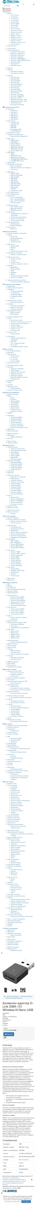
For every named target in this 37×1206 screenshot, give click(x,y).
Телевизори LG (15, 293)
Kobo (12, 249)
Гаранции (10, 68)
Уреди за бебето (15, 854)
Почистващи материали (14, 761)
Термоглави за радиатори (14, 922)
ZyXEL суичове (15, 638)
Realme (13, 274)
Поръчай (9, 1034)
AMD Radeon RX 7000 (17, 149)
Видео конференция (16, 437)
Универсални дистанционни (15, 288)
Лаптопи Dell (14, 25)
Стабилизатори (11, 743)
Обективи (13, 341)
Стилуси (13, 260)
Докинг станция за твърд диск (19, 532)
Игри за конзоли (15, 334)
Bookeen (13, 247)
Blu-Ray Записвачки (16, 225)
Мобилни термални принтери (15, 696)
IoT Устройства (11, 587)
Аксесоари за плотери (17, 701)
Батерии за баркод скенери (18, 752)
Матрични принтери (13, 691)
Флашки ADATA (15, 557)
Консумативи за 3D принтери (19, 721)
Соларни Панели (12, 732)
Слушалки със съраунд (17, 482)
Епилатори (14, 844)
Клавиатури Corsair (16, 420)
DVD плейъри (14, 314)
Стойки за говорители (17, 327)
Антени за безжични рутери (18, 605)
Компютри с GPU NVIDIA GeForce (20, 60)
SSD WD (13, 189)
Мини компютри (11, 46)
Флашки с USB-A (15, 552)
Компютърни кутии (12, 205)
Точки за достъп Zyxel (17, 614)
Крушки (13, 879)
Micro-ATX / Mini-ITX (16, 208)
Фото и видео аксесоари (18, 343)
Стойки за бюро (15, 325)
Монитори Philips (15, 89)
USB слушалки (15, 478)
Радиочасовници (15, 388)
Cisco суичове (15, 631)
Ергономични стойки (16, 320)
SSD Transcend (15, 185)
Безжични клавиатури (17, 424)
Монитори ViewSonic (16, 84)
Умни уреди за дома (13, 830)
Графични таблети (12, 443)
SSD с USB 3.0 (15, 540)
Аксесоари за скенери (17, 716)
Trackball (9, 413)
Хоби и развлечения (13, 859)
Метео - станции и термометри (16, 919)
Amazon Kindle (15, 246)
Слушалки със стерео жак (18, 477)
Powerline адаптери (12, 661)
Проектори (10, 304)
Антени (13, 298)
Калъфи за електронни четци (19, 251)
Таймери (9, 882)
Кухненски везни (15, 799)
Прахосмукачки (15, 849)
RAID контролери (16, 650)
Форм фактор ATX (16, 129)
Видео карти (10, 138)
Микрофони (10, 380)
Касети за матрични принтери (19, 693)
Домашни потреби (12, 884)
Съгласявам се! (26, 1201)
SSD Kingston (14, 187)
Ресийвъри (14, 911)
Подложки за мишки (16, 411)
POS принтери (15, 686)
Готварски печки (15, 790)
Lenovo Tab (14, 236)
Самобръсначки (15, 852)
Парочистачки (11, 822)
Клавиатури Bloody (16, 419)
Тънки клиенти (11, 48)
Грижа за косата (15, 840)
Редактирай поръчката (17, 1183)
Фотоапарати (11, 336)
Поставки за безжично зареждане (20, 282)
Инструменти (11, 754)
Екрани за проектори (17, 307)
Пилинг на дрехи (15, 847)
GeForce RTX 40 (15, 144)
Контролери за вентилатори (19, 217)
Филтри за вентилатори (17, 220)
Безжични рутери (12, 595)
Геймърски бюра (12, 506)
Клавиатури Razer (16, 469)
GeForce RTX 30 (15, 145)
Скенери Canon (15, 711)
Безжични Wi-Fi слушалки (18, 372)
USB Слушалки (15, 370)
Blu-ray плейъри (15, 312)
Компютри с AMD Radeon (18, 58)
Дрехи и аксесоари (12, 512)
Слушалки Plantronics (17, 494)
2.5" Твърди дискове (13, 194)
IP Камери (10, 655)
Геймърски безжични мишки (19, 450)
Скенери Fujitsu (15, 713)
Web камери (10, 435)
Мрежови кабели (12, 949)
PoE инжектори (11, 665)
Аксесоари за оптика (16, 869)
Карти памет (10, 567)
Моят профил (6, 1183)
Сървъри (9, 649)
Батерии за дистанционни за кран (20, 899)
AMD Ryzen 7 (14, 117)
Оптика (9, 868)
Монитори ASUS (15, 81)
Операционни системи (17, 73)
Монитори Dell (15, 82)
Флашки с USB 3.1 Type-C (18, 553)
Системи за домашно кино (14, 316)
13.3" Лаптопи (15, 15)
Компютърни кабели (13, 947)
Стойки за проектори (17, 309)
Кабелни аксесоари (12, 944)
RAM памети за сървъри (18, 157)
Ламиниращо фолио (16, 769)
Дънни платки (11, 121)
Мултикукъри (14, 807)
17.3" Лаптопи (15, 20)
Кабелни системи (12, 621)
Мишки (9, 396)
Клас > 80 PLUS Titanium (18, 201)
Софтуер (9, 69)
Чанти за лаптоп (15, 44)
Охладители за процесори (14, 164)
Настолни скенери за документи (20, 707)
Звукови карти (11, 162)
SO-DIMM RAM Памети (17, 161)
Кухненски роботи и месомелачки (20, 800)
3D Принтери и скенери (14, 719)
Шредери (10, 763)
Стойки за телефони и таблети (19, 264)
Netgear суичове (15, 634)
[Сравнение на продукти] (33, 4)
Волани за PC (15, 497)
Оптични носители (16, 523)
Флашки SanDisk (15, 562)
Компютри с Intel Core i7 (18, 55)
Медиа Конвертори (12, 592)
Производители (12, 1181)
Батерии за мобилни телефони (19, 276)
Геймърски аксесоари (13, 510)
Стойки (9, 318)
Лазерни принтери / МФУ (14, 671)
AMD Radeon (14, 142)
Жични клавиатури (16, 422)
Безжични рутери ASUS (17, 597)
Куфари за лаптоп (16, 37)
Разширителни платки (13, 132)
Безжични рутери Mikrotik (18, 600)
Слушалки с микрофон (17, 368)
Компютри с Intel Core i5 (18, 53)
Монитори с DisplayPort (17, 96)
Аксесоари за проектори (18, 305)
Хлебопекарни (15, 814)
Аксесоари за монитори (17, 104)
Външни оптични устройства (19, 521)
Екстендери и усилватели (14, 941)
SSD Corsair (14, 180)
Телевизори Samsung (17, 291)
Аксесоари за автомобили (14, 908)
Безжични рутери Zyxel (17, 598)
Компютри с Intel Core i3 (18, 52)
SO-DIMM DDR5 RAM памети (19, 159)
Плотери (9, 699)
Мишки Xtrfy (14, 457)
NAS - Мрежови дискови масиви (16, 589)
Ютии (12, 857)
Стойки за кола (15, 262)
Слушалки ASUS (15, 483)
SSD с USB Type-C (16, 542)
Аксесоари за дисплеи (17, 302)
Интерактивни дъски (13, 747)
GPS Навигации (15, 913)
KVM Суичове (11, 930)
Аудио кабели (11, 937)
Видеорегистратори (16, 909)
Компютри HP (15, 63)
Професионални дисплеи (14, 300)
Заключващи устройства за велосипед (21, 916)
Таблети (9, 235)
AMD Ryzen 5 (14, 115)
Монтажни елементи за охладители (21, 167)
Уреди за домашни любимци (15, 832)
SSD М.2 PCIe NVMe (16, 175)
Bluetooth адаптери (12, 431)
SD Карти (13, 574)
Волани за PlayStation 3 (17, 499)
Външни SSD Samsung (17, 544)
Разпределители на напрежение (20, 627)
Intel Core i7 (14, 112)
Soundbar (10, 385)
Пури (12, 880)
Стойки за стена (15, 328)
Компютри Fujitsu (16, 62)
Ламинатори (10, 767)
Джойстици (10, 472)
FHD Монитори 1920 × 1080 (18, 99)
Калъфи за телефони (17, 277)
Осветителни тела (12, 877)
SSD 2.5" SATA (15, 173)
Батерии (9, 897)
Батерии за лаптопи (16, 32)
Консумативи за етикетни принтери (21, 690)
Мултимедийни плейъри (14, 311)
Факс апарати (11, 679)
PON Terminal (11, 663)
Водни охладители (16, 166)
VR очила (10, 438)
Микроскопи (14, 873)
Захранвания (11, 196)
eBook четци (10, 244)
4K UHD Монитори (16, 103)
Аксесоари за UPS (16, 738)
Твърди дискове (11, 525)
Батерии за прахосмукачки (18, 906)
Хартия (9, 718)
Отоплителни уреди (13, 821)
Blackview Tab (15, 240)
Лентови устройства (13, 517)
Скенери (9, 704)
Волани (9, 495)
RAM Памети (11, 152)
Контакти (5, 1184)
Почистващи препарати (14, 920)
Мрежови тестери (12, 644)
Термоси (13, 891)
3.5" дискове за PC (16, 527)
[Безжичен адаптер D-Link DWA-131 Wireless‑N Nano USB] (18, 971)
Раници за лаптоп (16, 40)
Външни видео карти (17, 150)
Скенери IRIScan (15, 714)
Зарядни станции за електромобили (17, 725)
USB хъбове (10, 429)
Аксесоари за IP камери (17, 657)
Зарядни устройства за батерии (20, 903)
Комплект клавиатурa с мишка (19, 427)
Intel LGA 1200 (15, 124)
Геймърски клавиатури (17, 426)
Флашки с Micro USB (16, 555)
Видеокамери (11, 286)
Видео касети (11, 580)
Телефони (10, 265)
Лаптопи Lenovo (15, 29)
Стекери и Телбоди (12, 734)
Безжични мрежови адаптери (19, 642)
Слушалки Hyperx (16, 489)
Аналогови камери (16, 659)
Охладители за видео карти (15, 134)
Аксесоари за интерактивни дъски (20, 748)
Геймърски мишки (16, 409)
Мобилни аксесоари (13, 257)
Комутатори (10, 629)
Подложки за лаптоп (16, 39)
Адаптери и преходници (14, 933)
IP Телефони (14, 774)
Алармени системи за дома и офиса (17, 770)
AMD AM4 (13, 126)
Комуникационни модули (14, 667)
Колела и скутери (16, 862)
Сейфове (10, 924)
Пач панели (14, 626)
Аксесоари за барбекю (13, 864)
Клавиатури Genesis (16, 467)
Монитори (10, 75)
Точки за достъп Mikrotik (17, 612)
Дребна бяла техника (13, 839)
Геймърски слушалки (17, 375)
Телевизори (10, 289)
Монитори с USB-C (16, 98)
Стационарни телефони (14, 772)
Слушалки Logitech (16, 492)
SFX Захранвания (16, 202)
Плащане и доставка (8, 1179)
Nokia (12, 270)
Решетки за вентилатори (18, 219)
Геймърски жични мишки (18, 449)
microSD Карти (15, 572)
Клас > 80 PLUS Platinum (18, 199)
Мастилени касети (16, 683)
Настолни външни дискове (18, 535)
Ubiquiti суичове (15, 636)
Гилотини (10, 765)
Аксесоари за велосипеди (14, 914)
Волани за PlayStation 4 (17, 500)
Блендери (13, 788)
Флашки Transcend (16, 563)
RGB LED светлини (16, 210)
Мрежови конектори (16, 950)
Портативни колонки (13, 362)
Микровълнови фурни (17, 805)
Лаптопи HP (14, 27)
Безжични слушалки (16, 480)
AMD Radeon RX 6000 (17, 147)
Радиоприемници (12, 386)
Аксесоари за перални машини (16, 896)
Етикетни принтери (12, 684)
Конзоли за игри (11, 332)
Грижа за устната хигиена (18, 842)
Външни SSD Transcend (17, 547)
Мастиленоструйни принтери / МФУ (17, 681)
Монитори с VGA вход (17, 94)
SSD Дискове (11, 172)
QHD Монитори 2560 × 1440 (19, 101)
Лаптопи (9, 13)
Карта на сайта (21, 1181)
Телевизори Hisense (16, 296)
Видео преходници (16, 935)
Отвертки (13, 756)
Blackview (13, 272)
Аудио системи (11, 354)
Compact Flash (15, 569)
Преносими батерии (16, 904)
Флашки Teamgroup (16, 565)
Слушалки (10, 367)
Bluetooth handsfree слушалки (19, 377)
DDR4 (12, 154)
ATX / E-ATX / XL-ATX (17, 207)
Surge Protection (12, 745)
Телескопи (14, 874)
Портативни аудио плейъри (15, 365)
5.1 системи (14, 359)
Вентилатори (11, 212)
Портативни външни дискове (19, 537)
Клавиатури (10, 415)
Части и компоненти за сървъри (20, 654)
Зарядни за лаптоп (16, 35)
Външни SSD (11, 539)
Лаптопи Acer (14, 22)
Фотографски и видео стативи (19, 346)
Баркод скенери (11, 750)
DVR (8, 584)
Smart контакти (15, 730)
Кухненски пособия (16, 887)
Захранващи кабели (13, 943)
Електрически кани (16, 795)
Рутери (9, 615)
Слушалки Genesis (16, 490)
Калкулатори (11, 759)
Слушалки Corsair (16, 487)
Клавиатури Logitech (16, 417)
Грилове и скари (15, 792)
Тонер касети (14, 676)
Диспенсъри (14, 793)
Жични (13, 397)
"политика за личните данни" (12, 1201)
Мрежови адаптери (12, 640)
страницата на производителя (11, 1178)
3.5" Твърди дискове (13, 192)
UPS (8, 736)
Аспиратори (14, 787)
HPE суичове (14, 632)
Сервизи (17, 1179)
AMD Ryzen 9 (14, 119)
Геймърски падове (16, 459)
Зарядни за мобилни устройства (16, 280)
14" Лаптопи (14, 17)
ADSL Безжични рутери (17, 604)
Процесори (10, 109)
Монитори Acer (15, 77)
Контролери (10, 471)
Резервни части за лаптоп (18, 42)
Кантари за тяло (12, 783)
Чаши (12, 892)
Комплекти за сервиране (14, 866)
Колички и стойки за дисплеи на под (21, 322)
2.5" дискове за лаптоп (17, 529)
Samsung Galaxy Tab (17, 238)
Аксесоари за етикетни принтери (20, 688)
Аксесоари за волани (17, 504)
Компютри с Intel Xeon (17, 57)
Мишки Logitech (15, 401)
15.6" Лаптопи (15, 18)
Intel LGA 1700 (15, 122)
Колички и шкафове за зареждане (17, 233)
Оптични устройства (13, 222)
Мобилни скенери (16, 706)
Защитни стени (11, 647)
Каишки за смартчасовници (18, 254)
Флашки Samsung (16, 560)
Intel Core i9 (14, 114)
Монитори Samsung (16, 91)
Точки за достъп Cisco (17, 610)
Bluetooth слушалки (16, 374)
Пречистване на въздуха (18, 851)
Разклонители (11, 729)
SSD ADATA (14, 178)
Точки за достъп (11, 607)
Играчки (9, 926)
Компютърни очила (12, 394)
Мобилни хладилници (13, 817)
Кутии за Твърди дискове (18, 534)
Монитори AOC (15, 79)
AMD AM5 (13, 127)
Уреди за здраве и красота (14, 837)
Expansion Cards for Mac (18, 570)
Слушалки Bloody (16, 485)
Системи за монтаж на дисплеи (20, 323)
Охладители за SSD (16, 190)
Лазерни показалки (12, 433)
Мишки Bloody (15, 403)
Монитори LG (14, 87)
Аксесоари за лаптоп (17, 30)
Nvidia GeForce (15, 140)
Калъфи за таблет (16, 242)
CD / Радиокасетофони (13, 351)
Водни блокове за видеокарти (19, 136)
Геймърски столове (12, 507)
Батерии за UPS (15, 740)
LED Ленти (14, 229)
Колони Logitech (15, 361)
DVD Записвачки (15, 224)
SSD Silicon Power (16, 184)
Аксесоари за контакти (13, 894)
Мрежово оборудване (13, 996)
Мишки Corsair (15, 406)
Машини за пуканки (16, 804)
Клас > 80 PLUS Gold (17, 197)
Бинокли (13, 871)
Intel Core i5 (14, 110)
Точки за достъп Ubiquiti (17, 609)
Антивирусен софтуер (17, 71)
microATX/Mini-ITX (16, 131)
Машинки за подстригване (18, 845)
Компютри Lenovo (16, 65)
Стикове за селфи (16, 259)
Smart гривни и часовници (14, 253)
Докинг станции (15, 34)
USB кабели (10, 931)
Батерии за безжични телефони (20, 776)
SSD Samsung (15, 182)
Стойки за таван (15, 330)
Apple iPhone (14, 267)
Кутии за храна (15, 885)
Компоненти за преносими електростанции (18, 827)
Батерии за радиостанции (18, 901)
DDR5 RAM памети (16, 155)
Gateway (9, 586)
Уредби (9, 382)
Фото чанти (14, 345)
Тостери (13, 812)
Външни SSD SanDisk (17, 546)
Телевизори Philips (16, 294)
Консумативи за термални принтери (21, 697)
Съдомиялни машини (17, 811)
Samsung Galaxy (15, 269)
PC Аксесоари (11, 227)
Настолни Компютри (13, 50)
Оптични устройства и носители (16, 519)
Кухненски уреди (12, 785)
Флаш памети (11, 550)
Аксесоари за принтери (17, 673)
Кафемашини (14, 797)
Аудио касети (11, 578)
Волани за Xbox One (16, 502)
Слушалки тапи (15, 379)
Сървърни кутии (15, 652)
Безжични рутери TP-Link (18, 602)
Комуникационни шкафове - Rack (16, 622)
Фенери (13, 856)
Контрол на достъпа (13, 727)
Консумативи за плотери (18, 702)
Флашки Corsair (15, 558)
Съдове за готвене (16, 889)
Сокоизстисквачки (16, 809)
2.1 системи (14, 357)
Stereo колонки (15, 356)
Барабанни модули (16, 674)
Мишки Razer (14, 404)
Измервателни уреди (17, 758)
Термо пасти (14, 169)
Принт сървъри (11, 645)
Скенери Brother (15, 709)
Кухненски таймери (16, 802)
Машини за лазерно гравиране (16, 678)
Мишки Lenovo (15, 408)
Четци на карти (15, 575)
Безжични (13, 399)
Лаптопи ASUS (15, 23)
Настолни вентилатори (13, 819)
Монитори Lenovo (16, 86)
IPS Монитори (15, 92)
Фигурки (13, 513)
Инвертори (14, 742)
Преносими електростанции (15, 824)
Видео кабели (11, 939)
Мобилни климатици (13, 816)
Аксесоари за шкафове (17, 624)
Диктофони (10, 352)
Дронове (13, 861)
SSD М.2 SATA (15, 177)
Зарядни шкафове (12, 591)
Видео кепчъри (11, 441)
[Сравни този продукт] (5, 1037)
